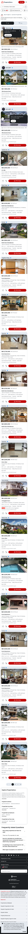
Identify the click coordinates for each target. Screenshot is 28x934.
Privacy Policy (20, 926)
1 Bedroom (8, 814)
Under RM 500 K (5, 808)
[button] (2, 14)
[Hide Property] (22, 32)
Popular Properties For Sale (7, 906)
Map (21, 23)
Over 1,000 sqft (5, 821)
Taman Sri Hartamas (15, 803)
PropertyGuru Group (6, 858)
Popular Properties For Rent (7, 909)
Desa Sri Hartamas (6, 803)
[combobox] (13, 6)
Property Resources (5, 915)
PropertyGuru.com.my (5, 891)
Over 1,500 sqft (12, 821)
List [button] (8, 23)
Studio (3, 814)
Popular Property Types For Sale (8, 918)
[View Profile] (14, 28)
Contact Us (3, 861)
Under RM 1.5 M (12, 808)
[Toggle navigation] (26, 2)
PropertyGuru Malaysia (6, 903)
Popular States (4, 912)
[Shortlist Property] (25, 32)
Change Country (5, 864)
